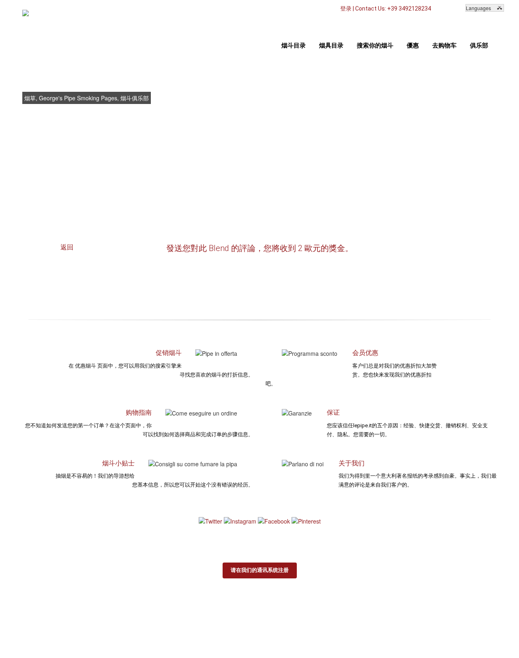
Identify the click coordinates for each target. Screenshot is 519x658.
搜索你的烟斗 (375, 45)
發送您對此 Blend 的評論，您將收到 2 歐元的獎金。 (259, 248)
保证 (333, 412)
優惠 (413, 45)
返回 (66, 247)
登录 (346, 8)
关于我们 (352, 463)
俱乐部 (479, 45)
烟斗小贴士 (118, 463)
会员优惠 (365, 353)
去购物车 (444, 45)
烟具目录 (331, 45)
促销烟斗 (169, 353)
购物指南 (139, 412)
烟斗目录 (293, 45)
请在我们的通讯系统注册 (260, 570)
